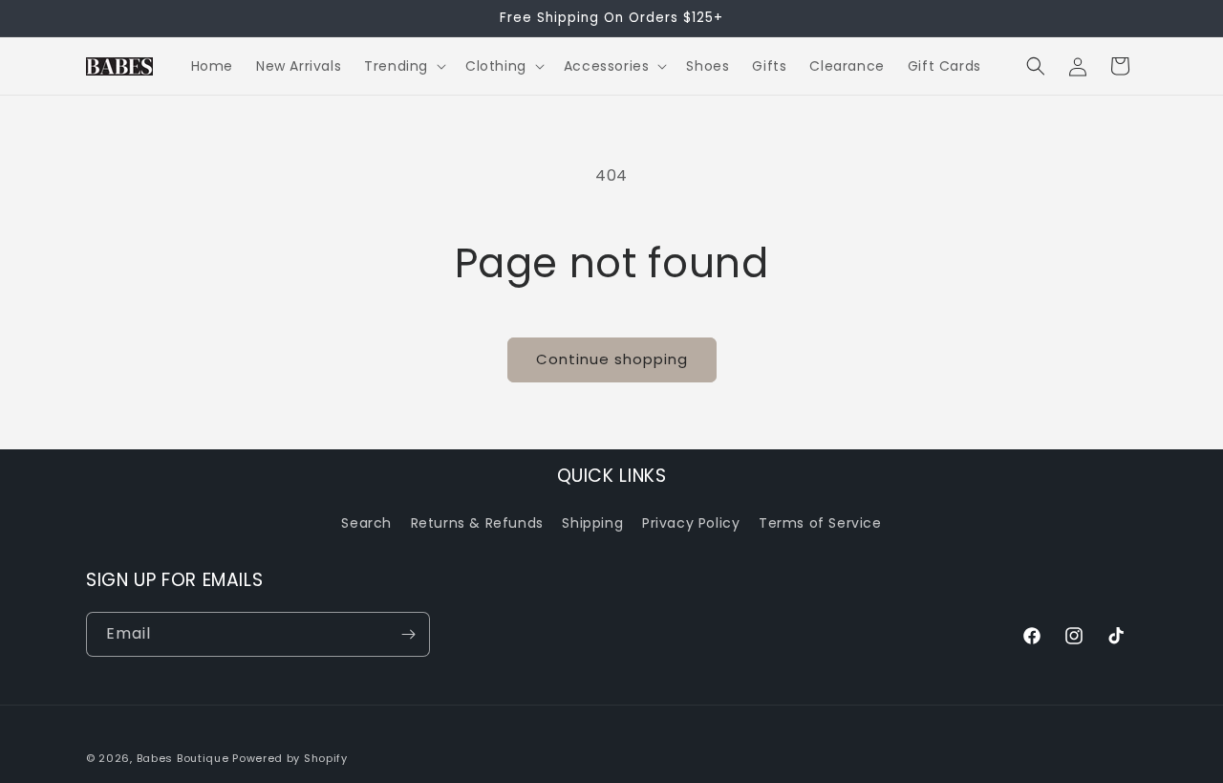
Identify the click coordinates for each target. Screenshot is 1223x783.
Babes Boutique (183, 758)
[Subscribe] (408, 634)
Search (366, 523)
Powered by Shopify (290, 758)
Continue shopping (612, 359)
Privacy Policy (691, 523)
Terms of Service (820, 523)
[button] (403, 66)
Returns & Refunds (477, 523)
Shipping (592, 523)
